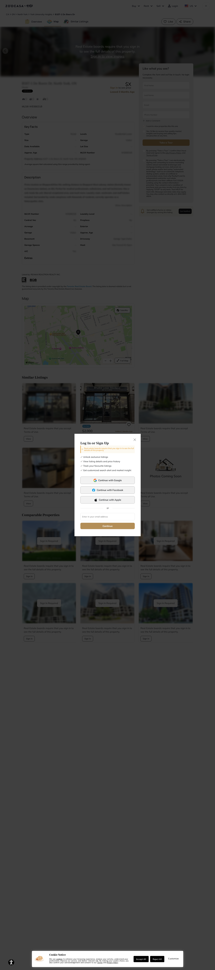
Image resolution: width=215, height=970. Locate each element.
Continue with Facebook (110, 490)
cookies (59, 959)
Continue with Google (110, 480)
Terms (100, 962)
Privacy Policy (112, 962)
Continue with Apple (110, 499)
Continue (108, 526)
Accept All (141, 959)
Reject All (157, 959)
